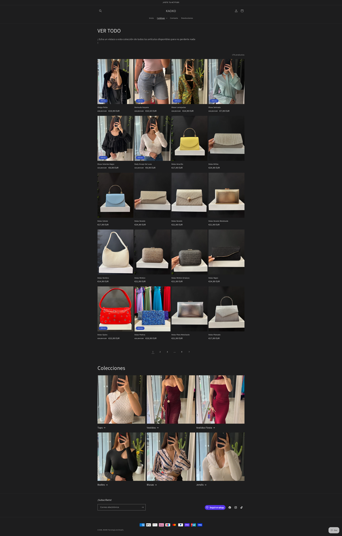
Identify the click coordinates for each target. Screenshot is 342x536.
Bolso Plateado (214, 335)
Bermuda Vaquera (142, 107)
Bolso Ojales (102, 335)
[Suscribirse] (142, 507)
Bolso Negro (213, 278)
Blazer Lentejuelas (179, 107)
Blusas (150, 484)
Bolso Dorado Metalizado (218, 221)
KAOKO (105, 530)
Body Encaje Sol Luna (143, 164)
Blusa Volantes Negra (106, 164)
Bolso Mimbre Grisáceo (181, 278)
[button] (100, 11)
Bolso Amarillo (177, 164)
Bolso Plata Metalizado (181, 335)
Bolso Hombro (103, 278)
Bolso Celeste (103, 221)
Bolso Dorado (140, 221)
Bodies (101, 484)
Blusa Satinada (215, 107)
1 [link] (152, 351)
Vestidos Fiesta (204, 427)
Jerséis (200, 484)
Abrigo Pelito (103, 107)
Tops (100, 427)
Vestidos (151, 427)
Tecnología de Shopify (116, 530)
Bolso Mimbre (140, 278)
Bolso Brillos (213, 164)
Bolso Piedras (140, 335)
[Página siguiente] (189, 352)
